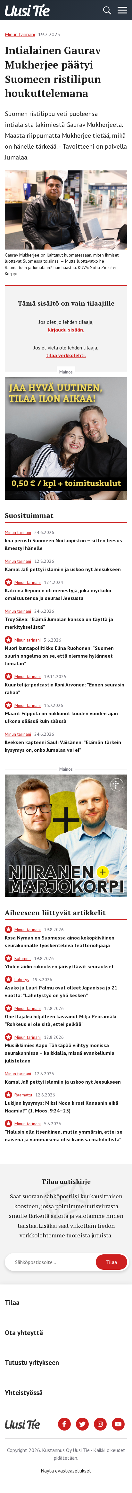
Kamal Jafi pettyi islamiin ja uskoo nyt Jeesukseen (63, 569)
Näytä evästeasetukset (66, 1470)
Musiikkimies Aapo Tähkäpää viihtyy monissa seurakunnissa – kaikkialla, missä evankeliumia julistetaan (59, 1053)
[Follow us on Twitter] (82, 1423)
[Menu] (122, 10)
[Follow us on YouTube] (118, 1423)
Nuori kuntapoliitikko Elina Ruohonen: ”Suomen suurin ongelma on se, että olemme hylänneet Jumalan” (59, 656)
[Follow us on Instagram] (100, 1423)
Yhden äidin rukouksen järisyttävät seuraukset (59, 966)
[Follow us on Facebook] (64, 1423)
